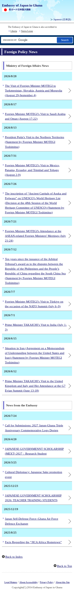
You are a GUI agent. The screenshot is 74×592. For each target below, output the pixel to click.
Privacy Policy (46, 582)
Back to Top (64, 566)
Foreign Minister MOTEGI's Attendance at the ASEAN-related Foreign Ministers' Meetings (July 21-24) (35, 236)
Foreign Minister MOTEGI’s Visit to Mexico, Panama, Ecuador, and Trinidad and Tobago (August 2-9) (32, 170)
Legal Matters (10, 582)
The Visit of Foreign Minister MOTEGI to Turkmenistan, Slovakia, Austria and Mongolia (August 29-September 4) (33, 90)
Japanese (62, 19)
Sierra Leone (27, 31)
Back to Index (14, 556)
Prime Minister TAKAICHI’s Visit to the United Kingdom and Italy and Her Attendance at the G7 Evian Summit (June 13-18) (35, 386)
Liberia (13, 31)
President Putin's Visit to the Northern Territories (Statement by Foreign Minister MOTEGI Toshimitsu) (34, 142)
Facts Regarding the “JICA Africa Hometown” (33, 542)
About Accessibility (28, 582)
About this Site (63, 582)
